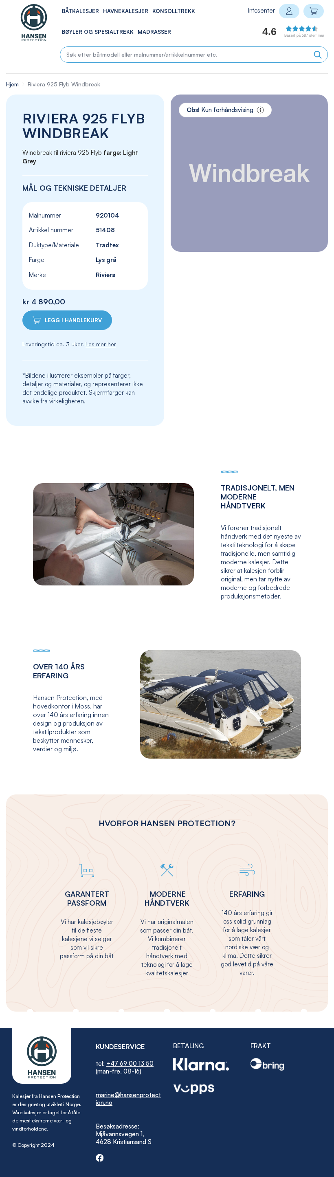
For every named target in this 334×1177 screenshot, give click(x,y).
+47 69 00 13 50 (130, 1063)
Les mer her (101, 344)
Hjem (12, 84)
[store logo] (25, 22)
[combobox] (194, 54)
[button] (284, 33)
